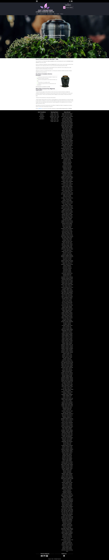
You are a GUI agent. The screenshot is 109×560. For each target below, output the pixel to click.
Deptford (64, 209)
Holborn (67, 180)
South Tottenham (69, 441)
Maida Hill (65, 362)
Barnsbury (70, 126)
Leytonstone (69, 358)
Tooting (71, 468)
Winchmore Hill (69, 537)
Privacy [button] (61, 13)
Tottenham (66, 218)
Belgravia (67, 136)
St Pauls (64, 426)
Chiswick (69, 185)
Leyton (71, 144)
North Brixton (66, 385)
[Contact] (71, 1)
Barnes (68, 125)
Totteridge (67, 255)
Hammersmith (65, 266)
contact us (40, 108)
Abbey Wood (67, 113)
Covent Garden (69, 200)
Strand (67, 459)
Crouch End (68, 224)
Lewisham (67, 325)
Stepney (66, 117)
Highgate (62, 220)
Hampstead (65, 219)
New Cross (67, 380)
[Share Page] (69, 1)
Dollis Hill (69, 266)
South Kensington (70, 437)
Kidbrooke (69, 324)
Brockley (62, 154)
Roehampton (69, 412)
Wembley (70, 306)
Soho (62, 500)
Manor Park (68, 149)
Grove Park (69, 259)
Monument (67, 191)
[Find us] (64, 556)
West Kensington (68, 515)
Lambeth (67, 315)
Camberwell (65, 159)
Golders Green (68, 250)
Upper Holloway (69, 254)
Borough (63, 149)
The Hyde (67, 301)
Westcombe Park (68, 326)
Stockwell (68, 455)
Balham (71, 122)
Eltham (70, 227)
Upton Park (63, 136)
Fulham (71, 245)
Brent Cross (67, 150)
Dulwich (71, 215)
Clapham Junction (66, 194)
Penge (71, 391)
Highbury (63, 217)
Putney (70, 407)
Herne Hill (66, 403)
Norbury (68, 384)
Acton (62, 116)
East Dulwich (69, 219)
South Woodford (64, 173)
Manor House (68, 214)
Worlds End (64, 458)
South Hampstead (70, 291)
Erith (66, 228)
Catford (71, 177)
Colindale (63, 298)
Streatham (63, 477)
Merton (67, 367)
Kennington (64, 315)
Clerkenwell (64, 178)
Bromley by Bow (70, 154)
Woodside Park (69, 542)
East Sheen (68, 465)
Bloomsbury (67, 148)
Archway (62, 122)
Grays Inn (66, 251)
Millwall (70, 153)
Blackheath (71, 321)
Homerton (65, 143)
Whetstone (63, 256)
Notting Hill (67, 532)
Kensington (67, 317)
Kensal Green (63, 305)
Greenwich (65, 252)
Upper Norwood (67, 389)
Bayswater (70, 132)
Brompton (66, 155)
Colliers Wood (69, 487)
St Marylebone (66, 297)
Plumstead (71, 380)
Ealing (66, 217)
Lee (72, 344)
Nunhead (69, 390)
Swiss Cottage (70, 280)
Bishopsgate (64, 145)
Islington (66, 204)
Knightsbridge (64, 330)
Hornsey (65, 208)
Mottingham (63, 345)
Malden (71, 363)
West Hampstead (69, 292)
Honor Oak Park (69, 330)
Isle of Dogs (64, 153)
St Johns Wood (67, 296)
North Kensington (69, 525)
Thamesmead (68, 416)
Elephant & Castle (69, 375)
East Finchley (67, 206)
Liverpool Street (65, 185)
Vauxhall (70, 483)
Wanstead (71, 136)
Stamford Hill (64, 246)
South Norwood (70, 405)
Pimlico (66, 421)
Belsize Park (69, 274)
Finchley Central (69, 209)
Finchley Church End (68, 210)
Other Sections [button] (49, 13)
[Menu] (37, 1)
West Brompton (64, 507)
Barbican (70, 176)
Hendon (69, 269)
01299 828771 (68, 5)
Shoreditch (71, 116)
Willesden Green (69, 273)
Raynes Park (69, 409)
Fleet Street (69, 196)
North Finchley (63, 236)
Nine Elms (64, 446)
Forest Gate (68, 135)
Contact (58, 13)
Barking (62, 125)
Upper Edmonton (64, 478)
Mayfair (71, 366)
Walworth (71, 377)
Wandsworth (70, 399)
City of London (67, 177)
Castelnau (63, 177)
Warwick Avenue (69, 520)
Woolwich (69, 169)
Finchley (71, 208)
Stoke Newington (66, 215)
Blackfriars (71, 145)
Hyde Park (68, 305)
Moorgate (63, 186)
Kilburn (65, 288)
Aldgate (63, 113)
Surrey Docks (67, 372)
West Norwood (68, 414)
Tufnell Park (69, 252)
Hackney (63, 131)
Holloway (63, 223)
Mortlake (70, 376)
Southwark (66, 316)
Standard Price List (42, 13)
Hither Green (64, 292)
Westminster (71, 422)
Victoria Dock (69, 167)
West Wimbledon (69, 496)
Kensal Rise (70, 316)
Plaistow (71, 150)
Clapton (67, 130)
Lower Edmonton (70, 228)
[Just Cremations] (45, 8)
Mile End (65, 116)
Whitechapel (64, 118)
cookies (47, 558)
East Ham (63, 134)
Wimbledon (66, 483)
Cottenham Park (68, 199)
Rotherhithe (70, 370)
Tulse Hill (70, 413)
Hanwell (66, 280)
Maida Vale (63, 363)
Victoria (62, 422)
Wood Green (64, 232)
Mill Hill (63, 294)
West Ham (66, 126)
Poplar (65, 125)
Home (37, 13)
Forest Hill (67, 243)
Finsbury (70, 178)
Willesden (68, 293)
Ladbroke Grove (65, 331)
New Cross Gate (70, 362)
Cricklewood (67, 201)
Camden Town (69, 172)
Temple (64, 199)
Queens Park (69, 408)
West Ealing (71, 509)
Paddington (64, 289)
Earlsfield (70, 218)
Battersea (67, 127)
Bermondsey (69, 139)
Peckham (67, 366)
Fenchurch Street (67, 190)
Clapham (69, 192)
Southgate (63, 445)
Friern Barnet (64, 245)
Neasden (69, 270)
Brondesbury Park (67, 158)
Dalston (65, 139)
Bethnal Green (67, 122)
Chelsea (63, 180)
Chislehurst (63, 344)
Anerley (67, 121)
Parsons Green (68, 398)
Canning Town (70, 155)
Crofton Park (63, 329)
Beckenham (67, 134)
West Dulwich (63, 509)
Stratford (69, 159)
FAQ (54, 13)
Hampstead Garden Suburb (66, 279)
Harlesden (63, 282)
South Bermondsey (68, 371)
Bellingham (67, 335)
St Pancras (71, 205)
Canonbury (67, 176)
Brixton (68, 153)
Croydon (69, 204)
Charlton (67, 178)
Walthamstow (64, 172)
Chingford (63, 127)
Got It (69, 558)
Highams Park (69, 288)
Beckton (67, 132)
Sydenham (63, 465)
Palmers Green (69, 237)
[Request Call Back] (68, 7)
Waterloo (63, 317)
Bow (71, 149)
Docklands (69, 163)
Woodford (63, 176)
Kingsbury (67, 329)
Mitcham (62, 372)
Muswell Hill (67, 231)
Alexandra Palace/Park (68, 120)
